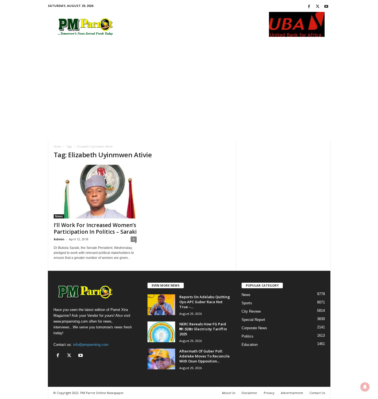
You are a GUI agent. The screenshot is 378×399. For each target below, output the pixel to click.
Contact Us (317, 393)
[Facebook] (309, 7)
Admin (59, 239)
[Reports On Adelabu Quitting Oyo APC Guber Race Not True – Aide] (161, 304)
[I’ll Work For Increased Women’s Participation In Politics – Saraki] (95, 191)
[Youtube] (326, 7)
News (59, 216)
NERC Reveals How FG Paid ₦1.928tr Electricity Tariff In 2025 (203, 328)
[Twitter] (317, 7)
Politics (247, 336)
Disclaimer (249, 393)
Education (250, 345)
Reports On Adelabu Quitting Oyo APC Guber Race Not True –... (204, 301)
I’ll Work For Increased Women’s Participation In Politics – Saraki (95, 228)
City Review (251, 311)
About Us (228, 393)
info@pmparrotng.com (90, 345)
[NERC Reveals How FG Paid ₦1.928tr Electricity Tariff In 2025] (161, 331)
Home (57, 146)
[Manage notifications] (365, 386)
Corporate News (254, 328)
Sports (247, 303)
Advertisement (292, 393)
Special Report (253, 320)
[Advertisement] (189, 85)
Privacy (269, 393)
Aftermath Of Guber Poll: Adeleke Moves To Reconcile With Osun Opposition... (204, 356)
